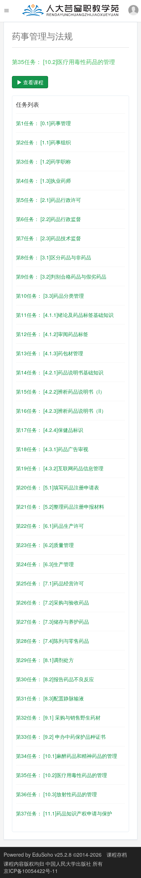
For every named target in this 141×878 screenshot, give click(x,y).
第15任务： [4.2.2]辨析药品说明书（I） (60, 391)
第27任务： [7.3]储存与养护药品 (52, 621)
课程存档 (117, 854)
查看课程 (32, 82)
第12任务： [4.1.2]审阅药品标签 (52, 334)
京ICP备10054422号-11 (31, 870)
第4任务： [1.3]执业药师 (43, 180)
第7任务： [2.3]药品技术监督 (48, 238)
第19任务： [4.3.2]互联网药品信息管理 (59, 468)
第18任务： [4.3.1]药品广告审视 (52, 449)
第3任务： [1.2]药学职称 (43, 161)
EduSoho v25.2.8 (52, 854)
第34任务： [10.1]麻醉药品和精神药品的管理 (66, 755)
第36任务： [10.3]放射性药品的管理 (56, 794)
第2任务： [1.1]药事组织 (43, 142)
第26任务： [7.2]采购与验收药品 (52, 602)
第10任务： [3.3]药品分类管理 (50, 295)
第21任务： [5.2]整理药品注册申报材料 (60, 506)
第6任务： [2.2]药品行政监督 (48, 218)
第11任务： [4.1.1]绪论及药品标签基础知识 (65, 314)
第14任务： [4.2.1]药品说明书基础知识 (59, 372)
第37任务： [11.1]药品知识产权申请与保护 (64, 813)
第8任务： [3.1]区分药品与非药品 (53, 257)
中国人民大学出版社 (69, 863)
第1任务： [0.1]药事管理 (43, 123)
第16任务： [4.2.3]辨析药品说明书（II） (61, 410)
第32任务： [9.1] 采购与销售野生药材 (58, 717)
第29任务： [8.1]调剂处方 (45, 659)
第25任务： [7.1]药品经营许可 (50, 583)
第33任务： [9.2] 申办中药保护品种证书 (61, 736)
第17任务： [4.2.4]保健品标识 (49, 429)
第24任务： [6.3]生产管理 (45, 564)
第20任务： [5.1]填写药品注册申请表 (57, 487)
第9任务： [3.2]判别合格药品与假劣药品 (61, 276)
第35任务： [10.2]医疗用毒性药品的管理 (61, 775)
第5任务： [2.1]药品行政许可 (48, 199)
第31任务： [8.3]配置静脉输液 (50, 698)
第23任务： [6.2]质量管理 (45, 544)
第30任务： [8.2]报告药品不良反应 (55, 679)
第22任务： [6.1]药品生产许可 (50, 525)
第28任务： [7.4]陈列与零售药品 (52, 640)
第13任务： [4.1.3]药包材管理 (49, 353)
